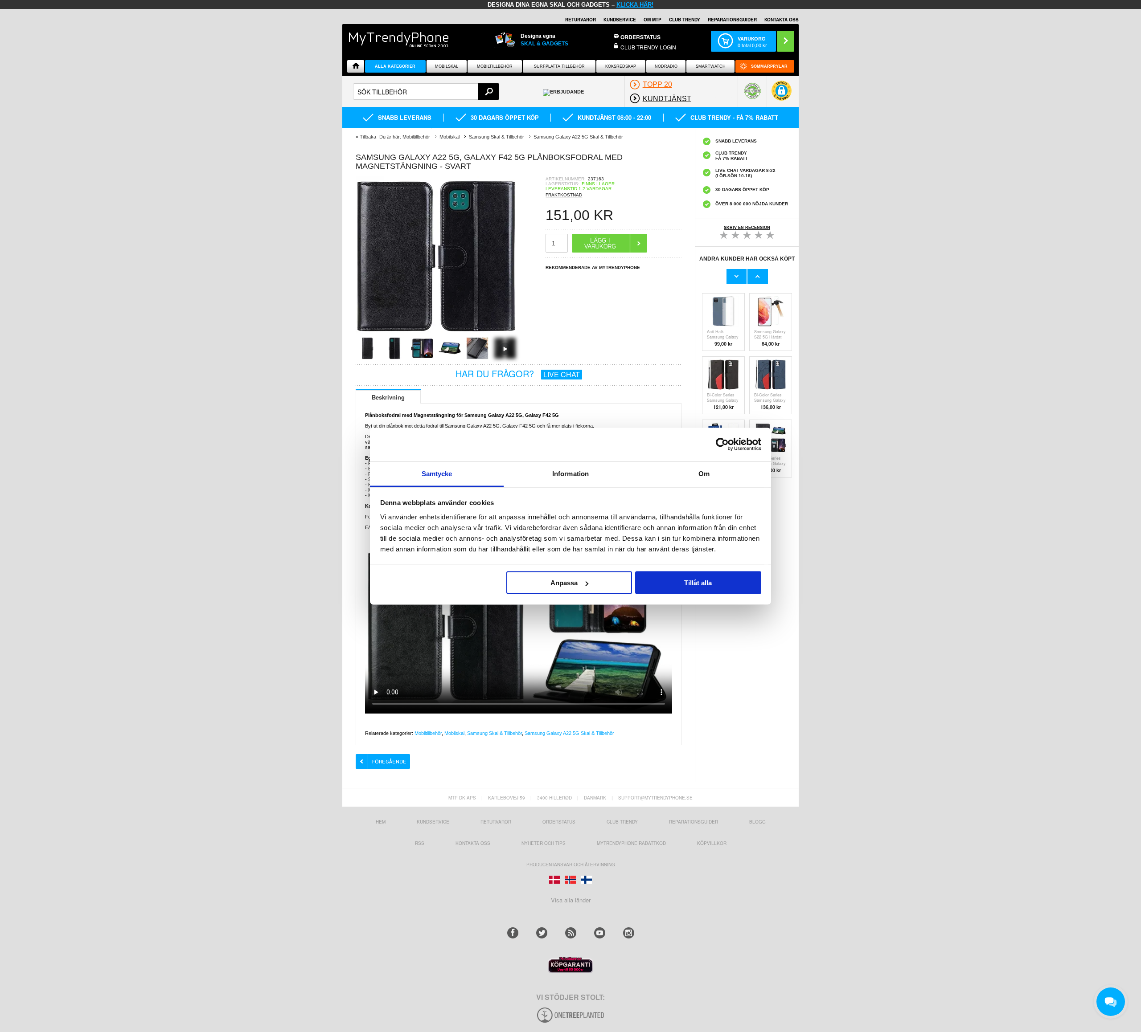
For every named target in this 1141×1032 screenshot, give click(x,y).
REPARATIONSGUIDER (732, 19)
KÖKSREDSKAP (620, 66)
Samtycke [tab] (437, 473)
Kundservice (433, 822)
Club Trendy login (648, 47)
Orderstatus (558, 822)
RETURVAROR (580, 19)
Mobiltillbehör (495, 66)
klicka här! (634, 4)
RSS (419, 843)
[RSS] (570, 932)
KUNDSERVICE (619, 19)
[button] (782, 95)
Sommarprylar (769, 66)
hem (381, 822)
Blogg (757, 822)
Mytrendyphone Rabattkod (631, 843)
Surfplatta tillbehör (559, 66)
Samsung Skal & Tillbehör (494, 733)
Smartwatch (711, 66)
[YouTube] (599, 932)
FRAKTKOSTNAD (564, 194)
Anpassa (564, 583)
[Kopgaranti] (570, 971)
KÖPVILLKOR (711, 843)
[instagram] (628, 932)
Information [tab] (570, 473)
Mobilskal (446, 66)
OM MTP (652, 19)
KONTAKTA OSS (781, 19)
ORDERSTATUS (640, 37)
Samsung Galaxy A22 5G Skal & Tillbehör (569, 733)
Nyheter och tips (543, 843)
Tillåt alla (698, 583)
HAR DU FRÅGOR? (518, 373)
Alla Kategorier (395, 66)
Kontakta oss (473, 843)
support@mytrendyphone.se (655, 798)
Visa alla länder (571, 900)
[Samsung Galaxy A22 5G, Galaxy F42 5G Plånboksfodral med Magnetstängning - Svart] (436, 334)
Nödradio (666, 66)
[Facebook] (512, 932)
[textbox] (426, 91)
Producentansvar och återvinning (570, 864)
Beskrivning (388, 397)
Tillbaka (368, 136)
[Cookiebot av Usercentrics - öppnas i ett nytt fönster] (722, 444)
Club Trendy (684, 19)
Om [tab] (704, 473)
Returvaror (495, 822)
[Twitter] (541, 932)
